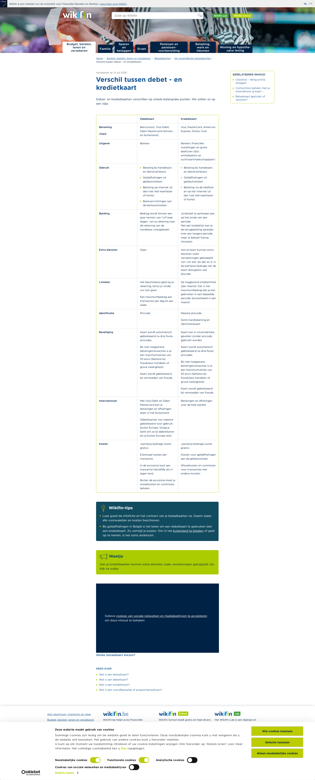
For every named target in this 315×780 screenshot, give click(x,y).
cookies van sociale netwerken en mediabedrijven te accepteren (161, 616)
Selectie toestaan (277, 742)
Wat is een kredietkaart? (114, 684)
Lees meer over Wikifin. (113, 3)
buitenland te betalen (188, 531)
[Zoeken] (199, 15)
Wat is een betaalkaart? (114, 674)
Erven (141, 49)
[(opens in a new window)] (3, 3)
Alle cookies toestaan (277, 731)
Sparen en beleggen (124, 47)
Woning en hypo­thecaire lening (235, 48)
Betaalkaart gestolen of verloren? (250, 98)
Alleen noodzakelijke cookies (277, 753)
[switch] (144, 760)
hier (124, 748)
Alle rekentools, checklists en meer (69, 714)
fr (310, 3)
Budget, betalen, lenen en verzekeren (79, 47)
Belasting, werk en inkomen (202, 47)
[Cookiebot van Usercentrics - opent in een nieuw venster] (31, 773)
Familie (105, 49)
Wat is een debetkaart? (113, 679)
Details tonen (64, 773)
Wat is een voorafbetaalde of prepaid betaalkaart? (130, 689)
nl (305, 3)
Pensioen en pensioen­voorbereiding (169, 47)
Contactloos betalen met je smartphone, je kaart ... (253, 89)
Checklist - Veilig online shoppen (250, 81)
